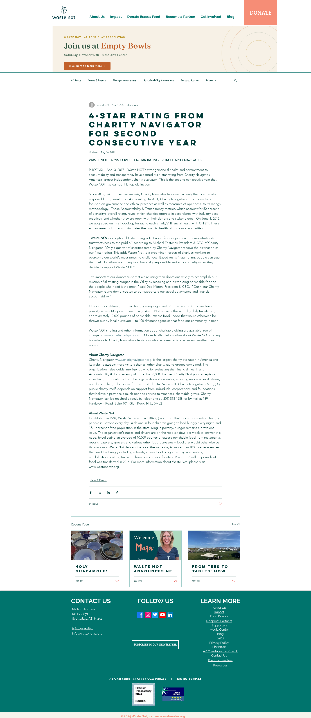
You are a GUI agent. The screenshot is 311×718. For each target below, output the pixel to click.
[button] (235, 80)
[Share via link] (117, 492)
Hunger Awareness (124, 80)
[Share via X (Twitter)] (99, 492)
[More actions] (220, 105)
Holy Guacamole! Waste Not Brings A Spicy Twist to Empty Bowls (96, 568)
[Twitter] (155, 615)
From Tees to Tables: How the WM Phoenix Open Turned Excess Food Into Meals (213, 568)
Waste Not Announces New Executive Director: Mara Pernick (155, 568)
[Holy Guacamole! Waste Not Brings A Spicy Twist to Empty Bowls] (97, 545)
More (209, 80)
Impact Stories (190, 80)
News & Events (97, 80)
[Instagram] (148, 615)
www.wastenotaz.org (169, 716)
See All (236, 523)
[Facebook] (140, 615)
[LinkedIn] (170, 615)
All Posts (76, 80)
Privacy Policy (219, 642)
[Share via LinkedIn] (108, 492)
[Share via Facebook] (90, 492)
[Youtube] (162, 615)
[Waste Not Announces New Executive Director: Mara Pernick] (156, 545)
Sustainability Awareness (158, 80)
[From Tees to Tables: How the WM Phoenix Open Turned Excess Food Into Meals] (214, 545)
